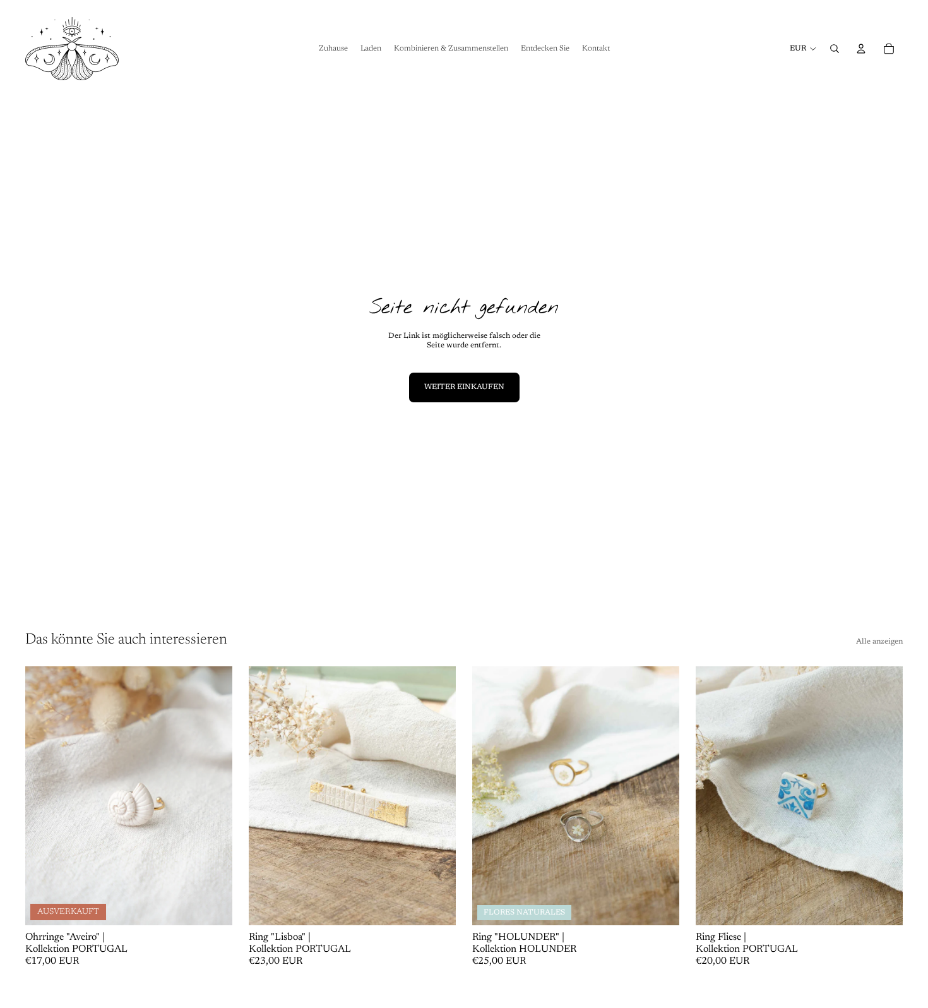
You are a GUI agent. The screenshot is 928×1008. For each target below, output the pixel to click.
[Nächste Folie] (213, 796)
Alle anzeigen (879, 641)
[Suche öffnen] (834, 49)
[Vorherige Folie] (44, 796)
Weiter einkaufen (464, 387)
